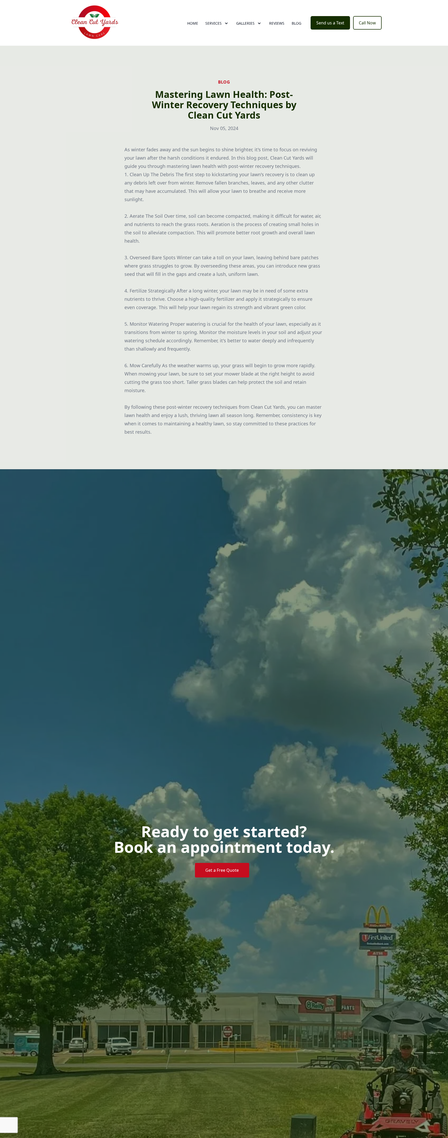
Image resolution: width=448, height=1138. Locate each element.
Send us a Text (330, 23)
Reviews (276, 23)
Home (192, 23)
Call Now (367, 23)
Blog (296, 23)
